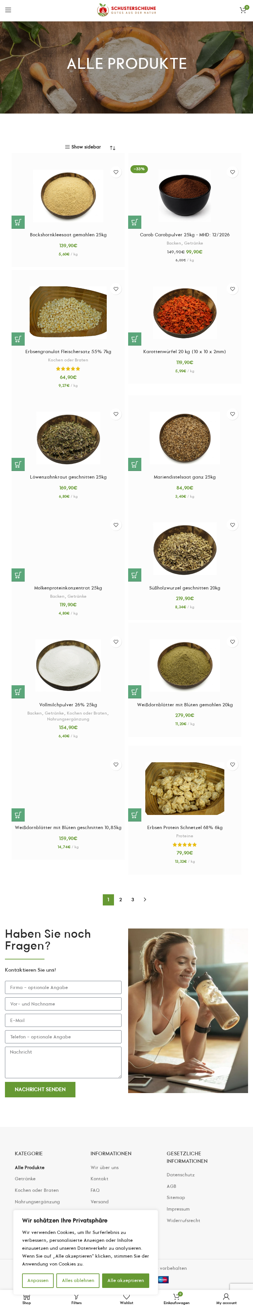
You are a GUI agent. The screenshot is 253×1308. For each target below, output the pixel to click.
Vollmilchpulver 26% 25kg (68, 704)
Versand (100, 1201)
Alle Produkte (29, 1167)
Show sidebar (86, 146)
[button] (18, 222)
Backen (174, 243)
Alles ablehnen (78, 1280)
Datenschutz (181, 1174)
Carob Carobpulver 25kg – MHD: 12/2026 (185, 234)
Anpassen (37, 1280)
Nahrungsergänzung (68, 719)
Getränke (193, 243)
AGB (171, 1186)
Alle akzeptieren (125, 1280)
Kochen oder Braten (68, 360)
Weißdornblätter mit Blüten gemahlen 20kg (185, 704)
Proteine (184, 836)
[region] (85, 1252)
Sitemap (176, 1197)
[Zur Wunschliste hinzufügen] (116, 172)
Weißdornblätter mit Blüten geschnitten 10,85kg (68, 827)
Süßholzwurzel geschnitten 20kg (184, 588)
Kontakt (99, 1178)
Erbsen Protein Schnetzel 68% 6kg (185, 827)
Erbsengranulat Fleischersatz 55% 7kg (68, 351)
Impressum (178, 1209)
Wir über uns (105, 1167)
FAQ (95, 1190)
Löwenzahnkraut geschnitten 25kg (68, 477)
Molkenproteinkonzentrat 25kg (68, 588)
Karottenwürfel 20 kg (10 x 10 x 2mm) (184, 351)
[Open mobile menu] (8, 9)
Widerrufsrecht (183, 1220)
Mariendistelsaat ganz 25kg (185, 477)
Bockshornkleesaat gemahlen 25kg (68, 234)
